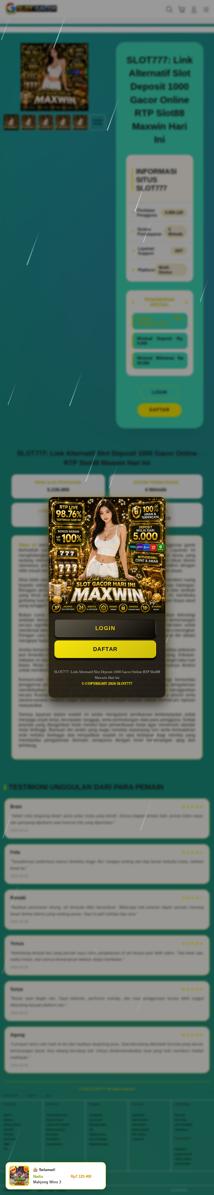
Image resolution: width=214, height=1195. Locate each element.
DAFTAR (105, 649)
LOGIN (105, 628)
